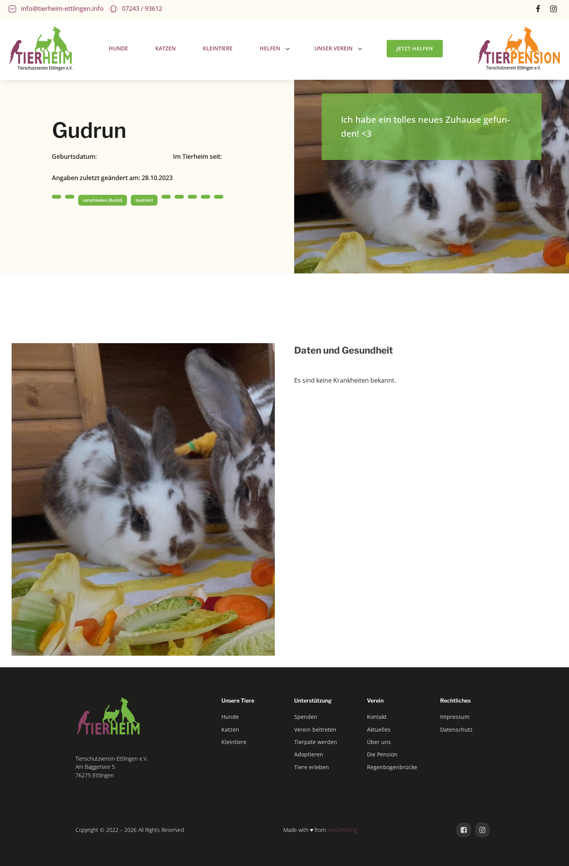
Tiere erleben (311, 767)
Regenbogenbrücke (392, 767)
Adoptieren (308, 754)
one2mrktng (342, 829)
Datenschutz (456, 729)
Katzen (230, 729)
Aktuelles (379, 729)
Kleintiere (234, 742)
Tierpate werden (315, 742)
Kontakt (377, 716)
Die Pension (382, 754)
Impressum (455, 716)
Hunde (230, 716)
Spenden (305, 716)
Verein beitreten (315, 729)
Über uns (379, 742)
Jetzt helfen (414, 48)
